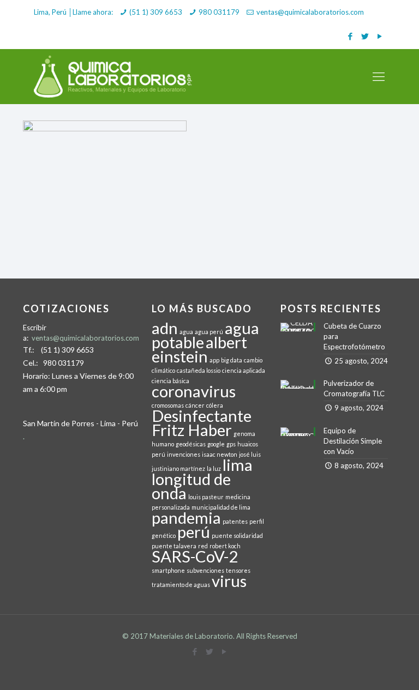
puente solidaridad (237, 535)
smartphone (168, 570)
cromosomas (168, 405)
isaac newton (219, 454)
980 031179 (219, 12)
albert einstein (199, 349)
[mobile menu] (378, 76)
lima (238, 464)
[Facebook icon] (350, 36)
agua (186, 331)
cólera (214, 405)
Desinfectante (202, 415)
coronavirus (194, 391)
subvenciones (205, 570)
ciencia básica (170, 380)
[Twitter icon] (364, 36)
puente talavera (174, 545)
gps (231, 443)
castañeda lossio (198, 370)
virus (229, 580)
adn (165, 327)
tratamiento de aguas (181, 584)
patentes (235, 521)
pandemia (186, 517)
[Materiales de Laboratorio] (113, 76)
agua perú (209, 331)
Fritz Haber (192, 429)
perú (193, 531)
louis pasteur (206, 496)
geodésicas (191, 443)
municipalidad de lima (220, 507)
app (214, 360)
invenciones (183, 454)
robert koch (225, 545)
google (216, 443)
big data (231, 360)
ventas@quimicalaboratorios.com (310, 12)
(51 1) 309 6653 (155, 12)
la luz (214, 468)
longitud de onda (191, 486)
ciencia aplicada (243, 370)
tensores (238, 570)
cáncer (195, 405)
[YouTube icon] (379, 36)
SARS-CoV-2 (195, 556)
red (203, 545)
